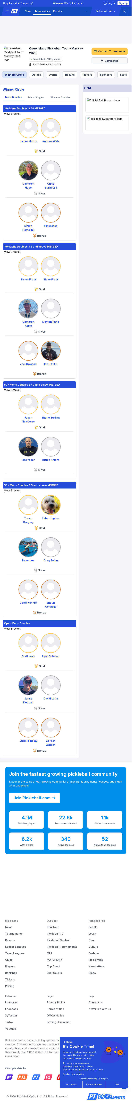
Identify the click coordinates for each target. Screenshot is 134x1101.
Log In (111, 3)
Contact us (96, 1002)
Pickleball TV (55, 933)
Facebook (11, 1009)
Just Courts (54, 973)
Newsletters (96, 966)
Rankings (11, 973)
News (28, 11)
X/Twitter (11, 1015)
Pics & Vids (96, 959)
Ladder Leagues (74, 11)
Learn (92, 933)
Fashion (94, 953)
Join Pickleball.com (32, 797)
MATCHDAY (54, 959)
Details (36, 74)
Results (57, 11)
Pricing (9, 986)
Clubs (9, 959)
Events (53, 74)
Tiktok (9, 1022)
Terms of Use (55, 1009)
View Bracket (12, 113)
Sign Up (123, 3)
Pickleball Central (58, 940)
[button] (12, 11)
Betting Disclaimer (59, 1022)
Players (87, 74)
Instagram (11, 1002)
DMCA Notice (55, 1015)
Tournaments (42, 11)
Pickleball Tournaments (62, 946)
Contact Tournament (111, 51)
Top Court (53, 966)
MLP (49, 953)
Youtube (10, 1028)
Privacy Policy (56, 1002)
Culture (93, 946)
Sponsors (106, 74)
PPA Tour (53, 927)
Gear (92, 940)
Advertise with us (100, 1009)
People (93, 927)
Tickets (10, 979)
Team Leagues (14, 953)
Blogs (92, 973)
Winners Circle (14, 74)
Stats (123, 74)
